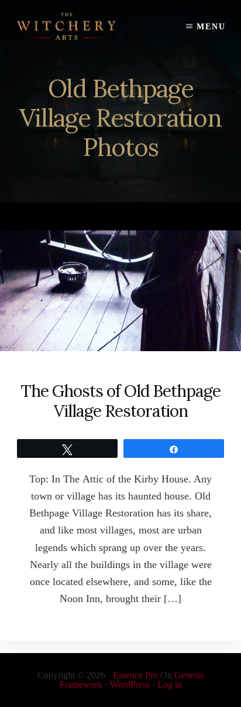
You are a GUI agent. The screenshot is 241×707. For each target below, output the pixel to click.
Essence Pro (135, 675)
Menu (211, 26)
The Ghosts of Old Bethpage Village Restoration (120, 401)
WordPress (130, 684)
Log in (169, 684)
